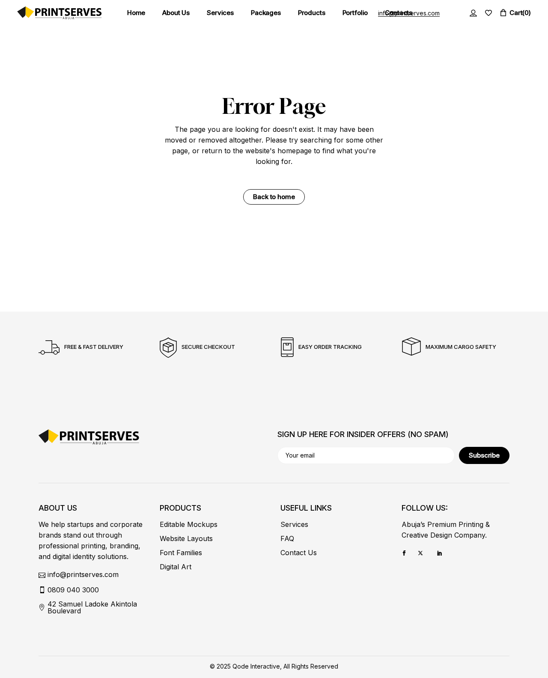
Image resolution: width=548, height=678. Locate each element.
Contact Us (298, 552)
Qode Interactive (256, 666)
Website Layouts (186, 538)
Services (294, 524)
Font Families (181, 552)
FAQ (287, 538)
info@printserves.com (409, 13)
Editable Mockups (188, 524)
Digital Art (175, 566)
